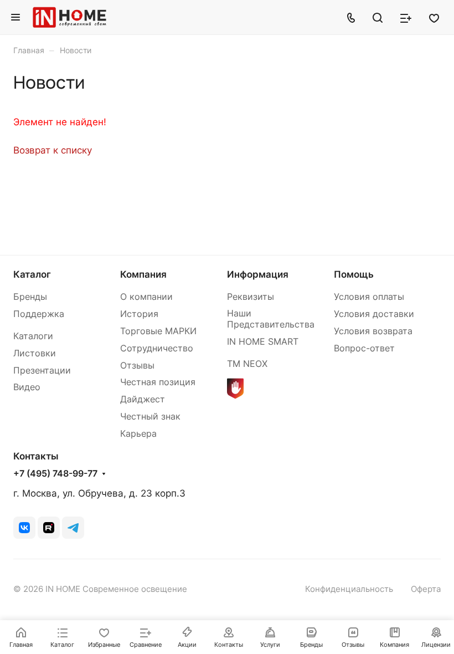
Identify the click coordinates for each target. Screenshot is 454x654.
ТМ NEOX (247, 364)
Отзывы (137, 365)
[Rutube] (49, 528)
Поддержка (38, 314)
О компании (146, 297)
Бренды (30, 297)
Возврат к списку (52, 150)
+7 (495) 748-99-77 (55, 474)
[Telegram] (73, 528)
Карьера (138, 433)
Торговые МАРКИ (158, 331)
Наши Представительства (270, 319)
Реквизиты (250, 297)
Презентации (42, 370)
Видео (26, 387)
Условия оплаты (369, 297)
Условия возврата (373, 331)
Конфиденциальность (349, 589)
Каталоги (33, 336)
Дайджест (142, 399)
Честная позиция (157, 382)
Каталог (32, 274)
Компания (143, 274)
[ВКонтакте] (24, 528)
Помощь (354, 274)
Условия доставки (374, 314)
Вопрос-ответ (364, 348)
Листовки (34, 353)
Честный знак (150, 416)
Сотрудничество (156, 348)
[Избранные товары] (434, 17)
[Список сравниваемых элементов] (405, 17)
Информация (257, 274)
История (139, 314)
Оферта (426, 589)
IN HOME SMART (262, 341)
